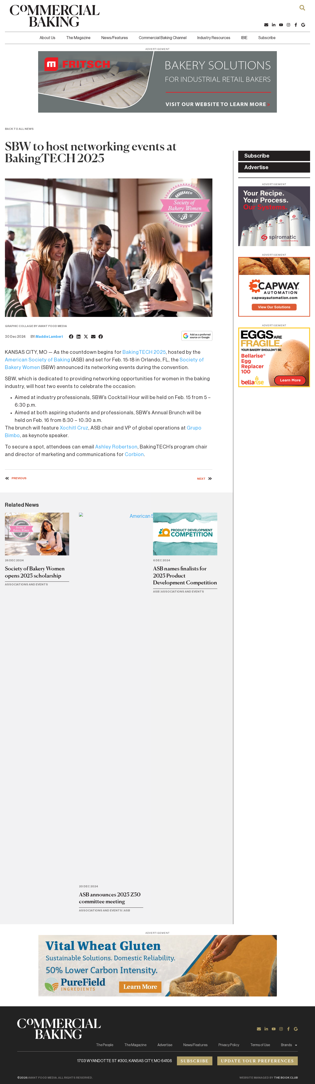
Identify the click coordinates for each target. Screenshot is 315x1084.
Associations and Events (26, 584)
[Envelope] (266, 25)
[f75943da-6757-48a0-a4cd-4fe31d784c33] (157, 995)
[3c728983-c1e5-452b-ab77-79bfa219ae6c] (274, 244)
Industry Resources (213, 38)
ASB (127, 910)
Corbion (134, 454)
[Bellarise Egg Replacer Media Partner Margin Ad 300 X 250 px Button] (274, 385)
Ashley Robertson (116, 447)
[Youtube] (281, 25)
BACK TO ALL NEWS (19, 128)
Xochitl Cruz (74, 428)
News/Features (114, 38)
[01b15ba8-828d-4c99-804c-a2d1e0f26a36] (157, 111)
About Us (47, 38)
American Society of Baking (37, 359)
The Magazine (78, 38)
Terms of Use (260, 1045)
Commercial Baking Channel (163, 38)
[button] (71, 336)
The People (104, 1045)
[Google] (303, 25)
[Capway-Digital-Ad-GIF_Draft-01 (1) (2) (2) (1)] (274, 315)
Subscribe (267, 38)
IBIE (244, 38)
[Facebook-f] (296, 25)
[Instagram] (288, 25)
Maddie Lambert (49, 337)
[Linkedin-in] (274, 25)
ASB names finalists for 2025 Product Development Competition (185, 575)
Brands (286, 1045)
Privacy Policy (229, 1045)
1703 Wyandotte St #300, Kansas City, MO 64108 (124, 1061)
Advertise (165, 1045)
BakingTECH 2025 (144, 352)
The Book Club (286, 1077)
